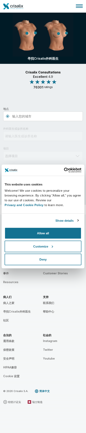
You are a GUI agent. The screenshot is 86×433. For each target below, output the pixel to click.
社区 (6, 320)
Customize (40, 246)
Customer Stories (55, 273)
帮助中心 (48, 311)
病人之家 (8, 303)
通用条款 (8, 341)
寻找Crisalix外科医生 (17, 311)
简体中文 (44, 391)
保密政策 (8, 349)
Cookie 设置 (11, 376)
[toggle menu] (79, 6)
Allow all (43, 233)
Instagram (50, 341)
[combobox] (43, 116)
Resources (10, 282)
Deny (43, 259)
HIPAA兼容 (10, 367)
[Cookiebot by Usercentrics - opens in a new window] (63, 170)
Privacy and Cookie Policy (24, 205)
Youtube (49, 358)
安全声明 (8, 358)
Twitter (48, 349)
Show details (64, 220)
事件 (6, 273)
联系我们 (48, 303)
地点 (6, 108)
